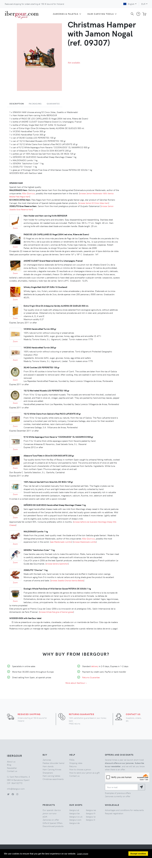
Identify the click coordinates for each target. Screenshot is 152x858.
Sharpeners (48, 772)
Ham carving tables (51, 775)
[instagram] (17, 794)
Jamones (47, 759)
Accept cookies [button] (138, 854)
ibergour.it (90, 819)
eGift (45, 816)
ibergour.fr (90, 813)
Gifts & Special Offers (52, 822)
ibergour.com (75, 819)
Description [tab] (17, 103)
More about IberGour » (76, 682)
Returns (72, 766)
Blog (9, 764)
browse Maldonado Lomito (84, 542)
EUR (143, 3)
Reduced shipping (29, 714)
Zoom (15, 228)
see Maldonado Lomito (61, 541)
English (131, 3)
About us (11, 761)
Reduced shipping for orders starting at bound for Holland (34, 3)
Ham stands (48, 766)
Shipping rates (75, 762)
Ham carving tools (100, 13)
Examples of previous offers (118, 792)
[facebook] (12, 794)
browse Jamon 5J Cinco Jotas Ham (94, 203)
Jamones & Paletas (65, 13)
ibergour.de (74, 822)
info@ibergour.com (16, 788)
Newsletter (12, 767)
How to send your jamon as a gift (84, 772)
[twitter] (8, 794)
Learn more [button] (82, 853)
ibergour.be (74, 813)
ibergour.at (74, 810)
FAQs (71, 759)
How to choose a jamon (80, 769)
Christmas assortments (53, 779)
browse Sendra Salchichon (57, 563)
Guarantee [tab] (53, 103)
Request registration (114, 813)
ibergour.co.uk (75, 816)
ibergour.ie (90, 816)
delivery (94, 666)
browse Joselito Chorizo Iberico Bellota (67, 580)
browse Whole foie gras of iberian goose (56, 612)
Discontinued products (53, 826)
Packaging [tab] (35, 103)
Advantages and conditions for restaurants (124, 810)
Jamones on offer (51, 819)
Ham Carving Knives (52, 769)
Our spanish (52, 812)
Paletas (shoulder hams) (53, 762)
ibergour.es (91, 810)
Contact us (133, 714)
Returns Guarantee (91, 677)
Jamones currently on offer (117, 796)
